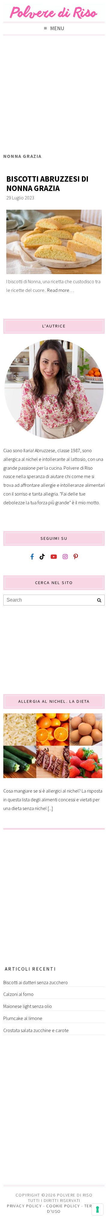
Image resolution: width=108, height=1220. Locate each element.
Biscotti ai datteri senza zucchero (35, 982)
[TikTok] (42, 557)
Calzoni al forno (18, 994)
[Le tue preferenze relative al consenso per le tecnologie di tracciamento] (97, 1209)
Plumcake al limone (22, 1018)
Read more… (60, 290)
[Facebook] (32, 557)
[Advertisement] (54, 96)
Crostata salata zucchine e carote (36, 1030)
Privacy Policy (24, 1206)
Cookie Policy (63, 1206)
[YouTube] (53, 557)
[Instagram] (65, 557)
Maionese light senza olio (27, 1006)
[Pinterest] (76, 557)
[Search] (99, 600)
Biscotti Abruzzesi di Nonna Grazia (47, 183)
